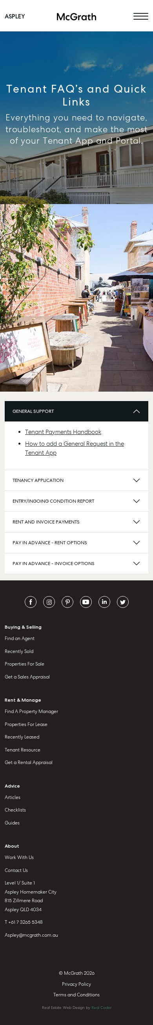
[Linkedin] (104, 602)
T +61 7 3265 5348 (24, 922)
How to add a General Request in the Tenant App (74, 448)
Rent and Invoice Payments (46, 522)
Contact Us (16, 870)
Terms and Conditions (76, 995)
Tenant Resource (22, 750)
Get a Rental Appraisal (29, 762)
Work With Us (19, 857)
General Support (33, 411)
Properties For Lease (26, 724)
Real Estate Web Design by (76, 1007)
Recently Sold (19, 651)
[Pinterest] (67, 602)
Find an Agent (20, 638)
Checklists (15, 810)
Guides (12, 823)
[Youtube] (86, 602)
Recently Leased (22, 737)
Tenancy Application (38, 480)
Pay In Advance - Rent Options (50, 543)
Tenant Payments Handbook (63, 432)
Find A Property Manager (31, 711)
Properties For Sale (24, 664)
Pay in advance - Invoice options (54, 563)
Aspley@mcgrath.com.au (31, 935)
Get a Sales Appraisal (27, 677)
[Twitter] (123, 602)
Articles (12, 797)
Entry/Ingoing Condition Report (53, 501)
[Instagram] (49, 602)
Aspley (15, 16)
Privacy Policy (76, 984)
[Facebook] (30, 602)
